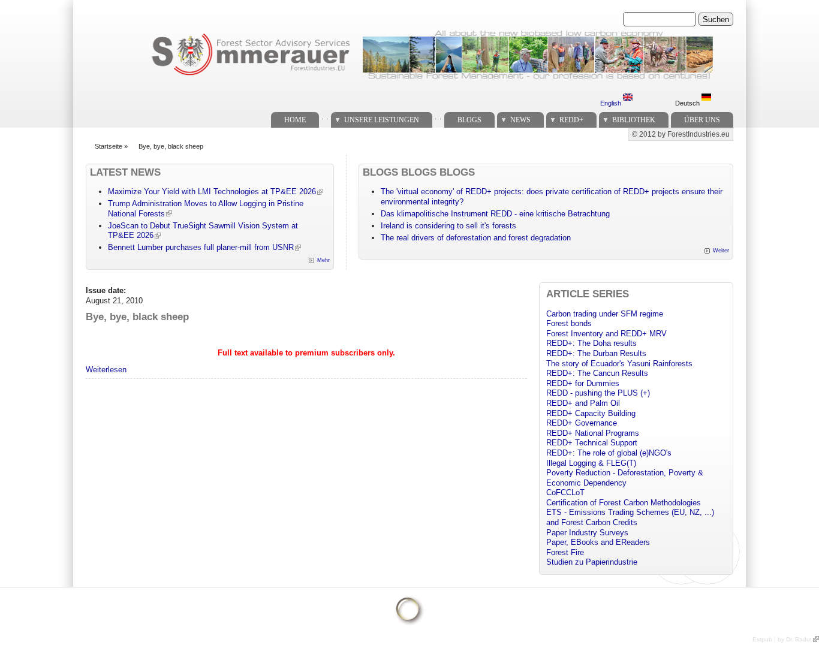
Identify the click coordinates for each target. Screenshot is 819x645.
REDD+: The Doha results (591, 343)
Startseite (108, 146)
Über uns (702, 120)
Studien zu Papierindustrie (591, 561)
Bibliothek (633, 120)
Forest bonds (569, 323)
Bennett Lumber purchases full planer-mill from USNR (201, 247)
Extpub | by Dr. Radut (782, 639)
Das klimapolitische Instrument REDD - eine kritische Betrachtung (495, 213)
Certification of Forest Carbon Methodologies (623, 502)
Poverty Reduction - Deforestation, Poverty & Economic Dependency (624, 477)
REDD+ (571, 120)
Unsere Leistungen (381, 120)
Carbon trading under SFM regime (604, 313)
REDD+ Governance (581, 422)
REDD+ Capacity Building (591, 413)
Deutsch (688, 103)
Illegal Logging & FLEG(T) (591, 463)
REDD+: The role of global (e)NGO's (609, 452)
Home (295, 120)
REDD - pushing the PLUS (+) (598, 392)
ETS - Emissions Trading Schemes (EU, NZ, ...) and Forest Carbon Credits (630, 517)
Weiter (721, 251)
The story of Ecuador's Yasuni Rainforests (619, 363)
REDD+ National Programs (592, 433)
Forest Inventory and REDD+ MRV (606, 333)
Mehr (323, 260)
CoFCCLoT (565, 492)
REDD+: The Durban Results (596, 353)
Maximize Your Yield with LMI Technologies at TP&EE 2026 (212, 191)
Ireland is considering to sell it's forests (448, 225)
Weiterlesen (106, 369)
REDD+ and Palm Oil (583, 403)
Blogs (469, 120)
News (520, 120)
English (611, 103)
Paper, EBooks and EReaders (598, 542)
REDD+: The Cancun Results (597, 373)
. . (325, 116)
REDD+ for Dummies (582, 383)
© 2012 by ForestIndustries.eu (681, 134)
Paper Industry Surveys (587, 532)
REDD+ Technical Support (591, 442)
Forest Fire (565, 552)
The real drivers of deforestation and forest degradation (476, 237)
